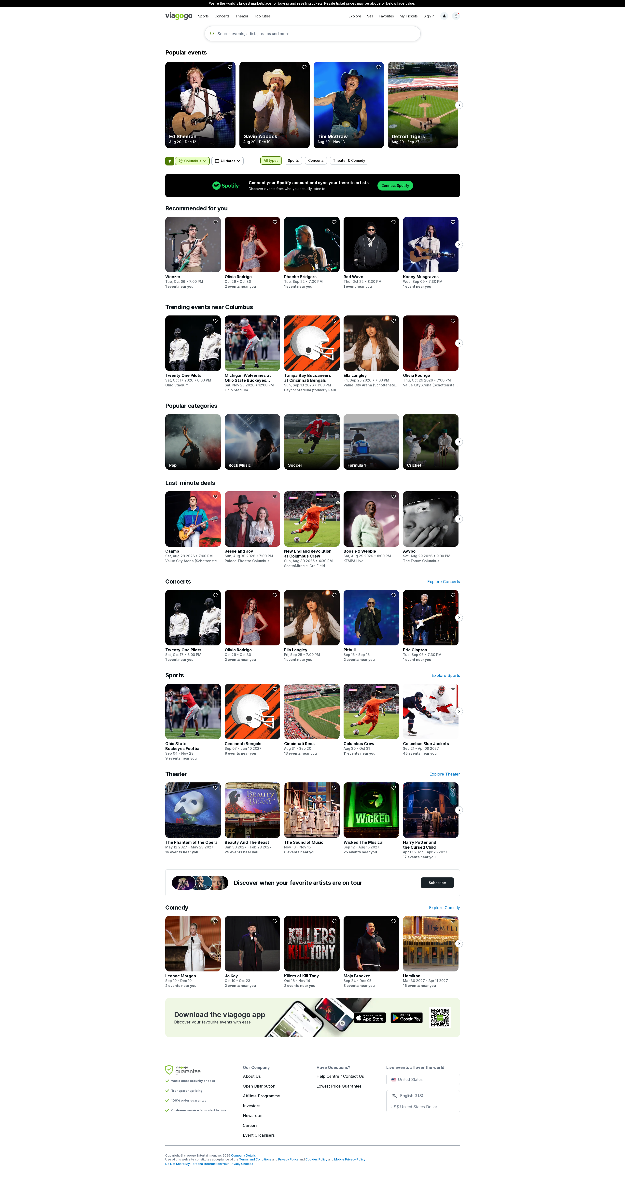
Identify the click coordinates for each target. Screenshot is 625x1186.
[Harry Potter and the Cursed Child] (430, 820)
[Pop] (193, 442)
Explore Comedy (444, 907)
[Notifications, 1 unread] (456, 16)
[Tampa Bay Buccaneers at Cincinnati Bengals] (312, 354)
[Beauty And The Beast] (252, 818)
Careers (250, 1125)
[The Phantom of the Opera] (193, 818)
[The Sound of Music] (312, 818)
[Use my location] (169, 161)
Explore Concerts (443, 581)
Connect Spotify (395, 185)
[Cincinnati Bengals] (252, 720)
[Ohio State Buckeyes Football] (193, 722)
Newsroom (253, 1115)
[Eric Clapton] (430, 626)
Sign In (429, 16)
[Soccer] (312, 442)
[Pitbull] (371, 626)
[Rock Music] (252, 442)
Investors (251, 1105)
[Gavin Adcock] (274, 105)
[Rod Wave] (371, 253)
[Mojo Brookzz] (371, 952)
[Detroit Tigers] (423, 105)
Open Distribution (259, 1086)
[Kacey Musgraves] (430, 253)
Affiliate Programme (261, 1095)
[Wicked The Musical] (371, 818)
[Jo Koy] (252, 952)
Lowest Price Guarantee (339, 1086)
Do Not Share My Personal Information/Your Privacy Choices (209, 1164)
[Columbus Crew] (371, 720)
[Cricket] (430, 442)
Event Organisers (259, 1135)
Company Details (243, 1155)
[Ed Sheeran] (200, 105)
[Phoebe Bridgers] (312, 253)
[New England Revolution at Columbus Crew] (312, 529)
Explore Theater (445, 774)
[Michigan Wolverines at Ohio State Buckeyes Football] (252, 354)
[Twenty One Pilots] (193, 352)
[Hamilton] (430, 952)
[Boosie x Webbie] (371, 527)
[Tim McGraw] (349, 105)
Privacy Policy (288, 1159)
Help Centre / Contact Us (340, 1076)
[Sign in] (444, 16)
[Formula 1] (371, 442)
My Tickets (409, 16)
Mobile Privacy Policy (349, 1159)
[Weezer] (193, 253)
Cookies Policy (316, 1159)
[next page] (459, 105)
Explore (355, 16)
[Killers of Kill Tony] (312, 952)
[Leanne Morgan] (193, 952)
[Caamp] (193, 527)
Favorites (386, 16)
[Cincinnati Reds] (312, 720)
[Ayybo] (430, 527)
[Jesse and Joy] (252, 527)
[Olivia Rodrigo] (252, 253)
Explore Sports (446, 675)
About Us (252, 1076)
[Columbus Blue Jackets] (430, 720)
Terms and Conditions (255, 1159)
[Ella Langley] (371, 352)
